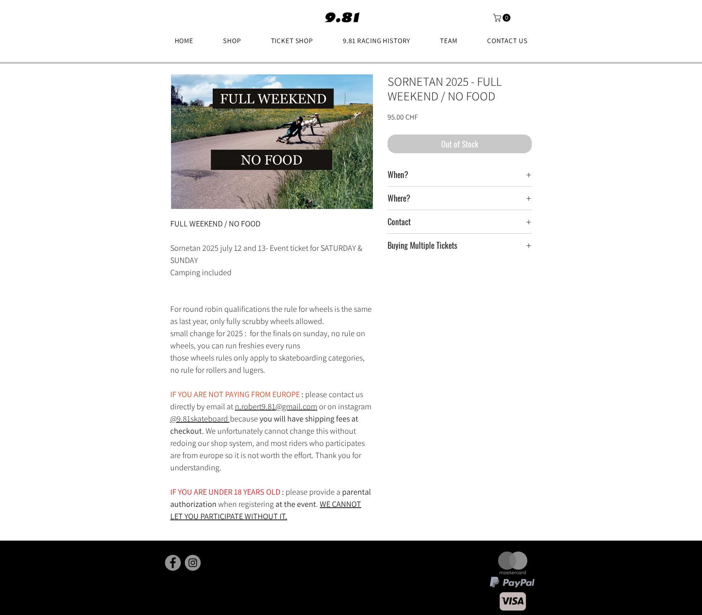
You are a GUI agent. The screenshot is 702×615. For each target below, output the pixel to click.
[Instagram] (193, 563)
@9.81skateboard (199, 418)
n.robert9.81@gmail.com (276, 406)
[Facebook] (173, 563)
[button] (502, 18)
